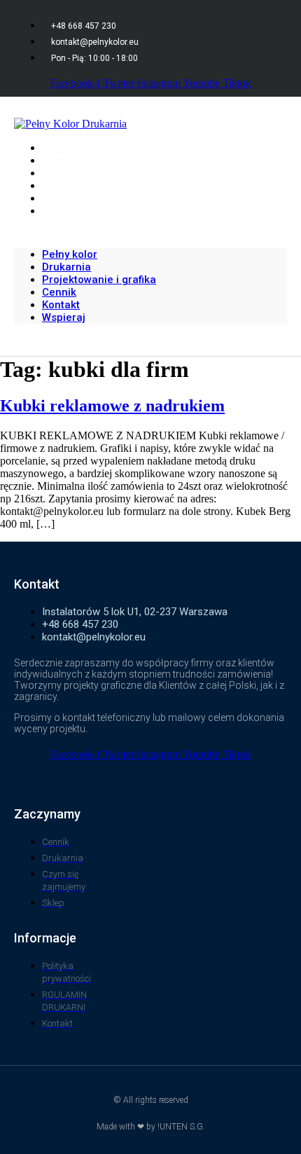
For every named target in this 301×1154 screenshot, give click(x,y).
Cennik (59, 292)
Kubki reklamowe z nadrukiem (112, 406)
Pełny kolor (69, 254)
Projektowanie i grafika (99, 173)
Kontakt (61, 304)
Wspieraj (63, 211)
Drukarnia (66, 267)
